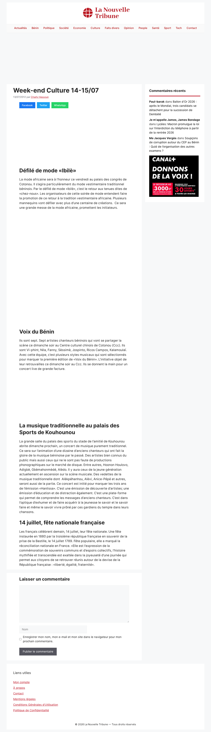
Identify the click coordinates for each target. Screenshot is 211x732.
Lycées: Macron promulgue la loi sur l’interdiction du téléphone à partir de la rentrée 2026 (174, 128)
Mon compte (21, 682)
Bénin (35, 28)
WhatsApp (60, 105)
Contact (192, 28)
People (143, 28)
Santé (155, 28)
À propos (19, 688)
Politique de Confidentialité (31, 710)
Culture (95, 28)
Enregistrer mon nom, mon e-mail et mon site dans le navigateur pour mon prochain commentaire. (72, 639)
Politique (48, 28)
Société (64, 28)
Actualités (20, 28)
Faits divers (112, 28)
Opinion (129, 28)
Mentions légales (24, 699)
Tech (179, 28)
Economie (79, 28)
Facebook (27, 105)
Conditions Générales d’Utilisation (35, 704)
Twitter (43, 105)
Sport (167, 28)
